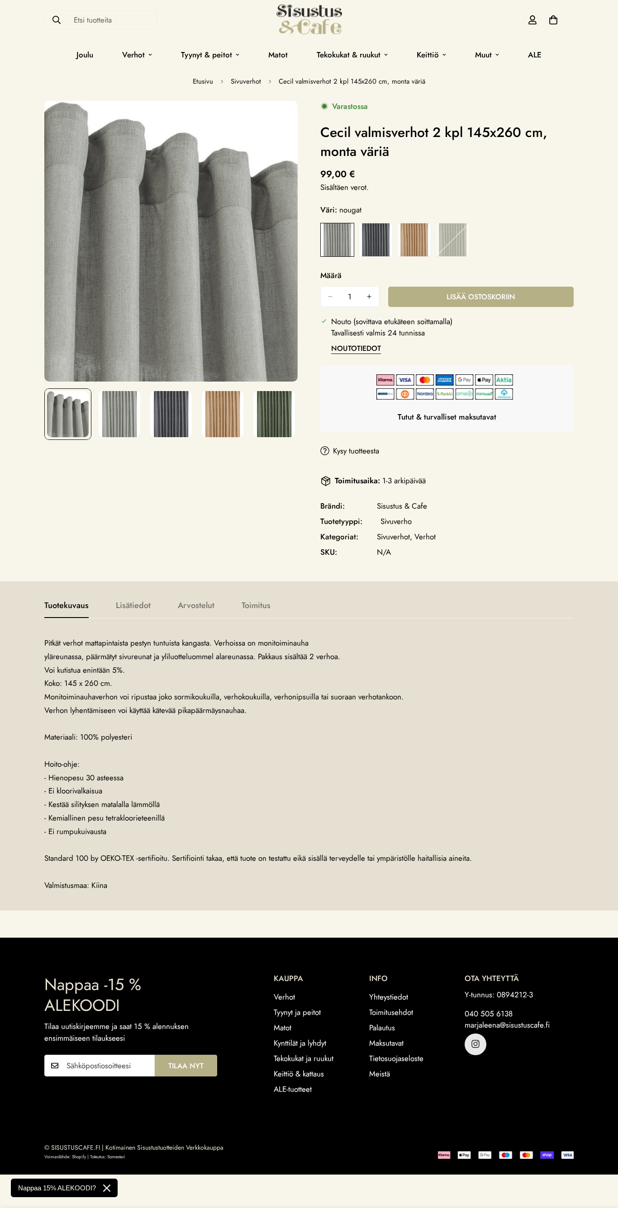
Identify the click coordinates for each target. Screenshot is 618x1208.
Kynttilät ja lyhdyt (300, 1042)
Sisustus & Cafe (402, 505)
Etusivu (203, 81)
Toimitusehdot (391, 1011)
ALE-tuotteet (293, 1088)
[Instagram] (475, 1044)
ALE (535, 54)
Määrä (331, 275)
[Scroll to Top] (600, 1158)
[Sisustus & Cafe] (309, 20)
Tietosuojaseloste (396, 1057)
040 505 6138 (489, 1013)
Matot (278, 54)
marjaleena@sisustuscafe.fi (507, 1024)
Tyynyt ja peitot (297, 1011)
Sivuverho (396, 521)
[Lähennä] (278, 120)
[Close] (106, 1188)
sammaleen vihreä (453, 240)
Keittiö (428, 54)
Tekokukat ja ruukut (303, 1057)
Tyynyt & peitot (206, 54)
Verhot (133, 54)
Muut (483, 54)
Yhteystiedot (388, 996)
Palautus (382, 1027)
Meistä (379, 1073)
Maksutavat (386, 1042)
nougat (337, 240)
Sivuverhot (246, 81)
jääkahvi (414, 240)
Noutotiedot (356, 348)
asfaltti (376, 240)
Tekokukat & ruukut (348, 54)
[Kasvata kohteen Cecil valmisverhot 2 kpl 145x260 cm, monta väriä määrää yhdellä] (369, 297)
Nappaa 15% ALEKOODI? (57, 1188)
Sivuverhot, (394, 536)
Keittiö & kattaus (299, 1073)
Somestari (116, 1156)
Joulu (84, 54)
